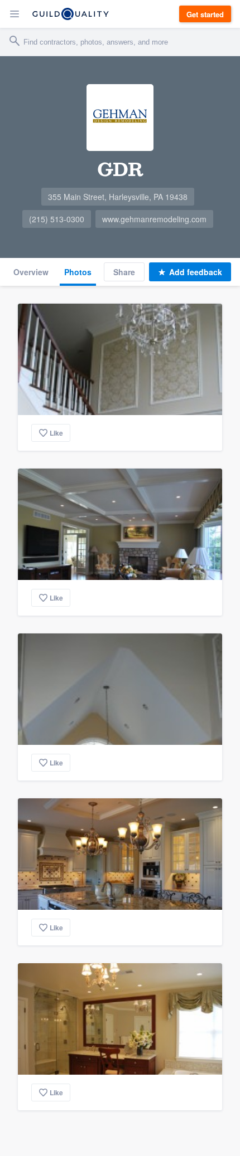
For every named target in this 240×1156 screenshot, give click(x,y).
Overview (31, 271)
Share (124, 271)
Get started (205, 14)
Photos (78, 271)
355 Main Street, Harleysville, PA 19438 (118, 196)
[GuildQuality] (70, 14)
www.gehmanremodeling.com (154, 219)
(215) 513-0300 (56, 219)
